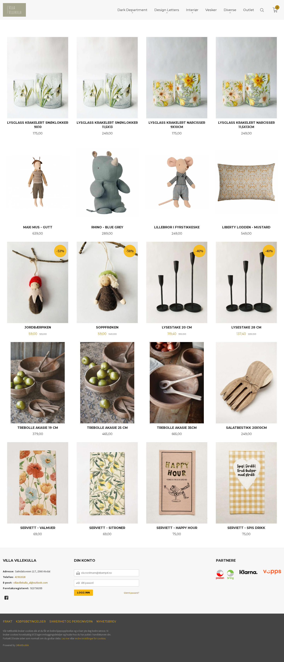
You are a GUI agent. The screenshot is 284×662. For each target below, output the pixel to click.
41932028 (20, 577)
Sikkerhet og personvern (71, 621)
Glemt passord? (131, 592)
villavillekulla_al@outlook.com (30, 582)
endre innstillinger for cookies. (90, 638)
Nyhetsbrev (106, 621)
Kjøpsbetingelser (31, 621)
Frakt (7, 621)
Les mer (66, 638)
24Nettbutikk (22, 645)
